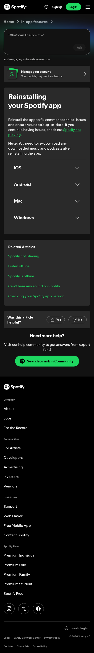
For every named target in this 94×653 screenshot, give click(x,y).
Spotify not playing (23, 256)
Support (10, 506)
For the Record (16, 427)
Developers (13, 457)
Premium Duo (15, 564)
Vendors (10, 486)
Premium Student (18, 583)
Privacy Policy (52, 638)
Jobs (7, 418)
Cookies (8, 646)
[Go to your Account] (83, 73)
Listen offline (18, 266)
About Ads (23, 646)
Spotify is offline (21, 276)
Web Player (13, 515)
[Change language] (46, 6)
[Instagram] (9, 608)
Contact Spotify (16, 534)
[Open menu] (87, 6)
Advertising (13, 467)
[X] (23, 608)
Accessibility (40, 646)
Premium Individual (19, 555)
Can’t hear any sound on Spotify (34, 286)
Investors (11, 476)
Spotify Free (13, 593)
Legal (7, 638)
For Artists (12, 447)
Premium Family (17, 574)
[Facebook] (38, 608)
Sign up (57, 7)
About (9, 408)
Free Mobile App (17, 525)
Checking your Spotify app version (36, 296)
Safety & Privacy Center (27, 638)
